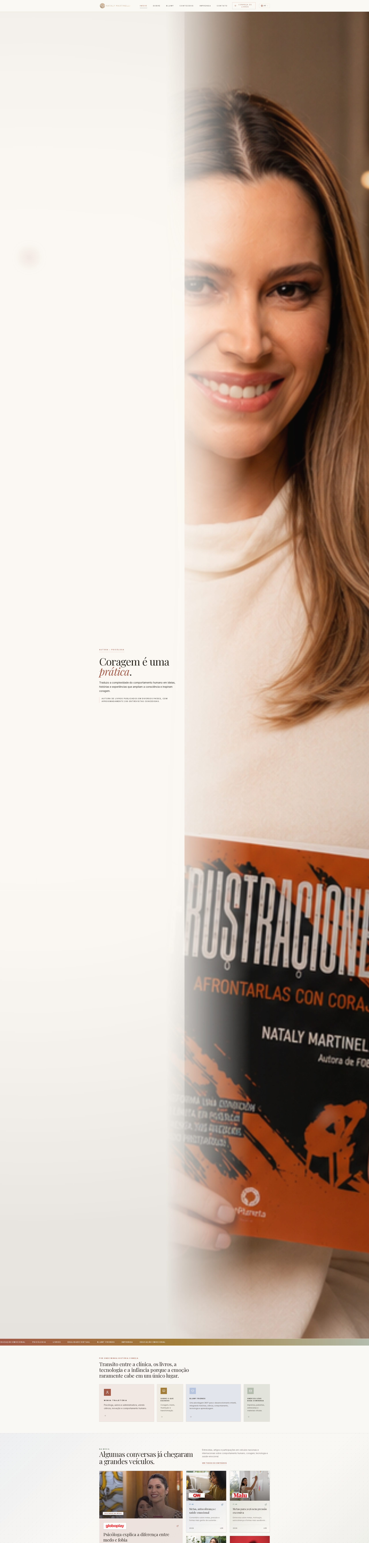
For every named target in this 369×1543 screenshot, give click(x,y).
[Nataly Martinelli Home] (115, 6)
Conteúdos (187, 6)
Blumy (170, 6)
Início (143, 6)
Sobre (157, 6)
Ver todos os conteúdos (214, 1463)
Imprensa (205, 6)
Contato (222, 6)
